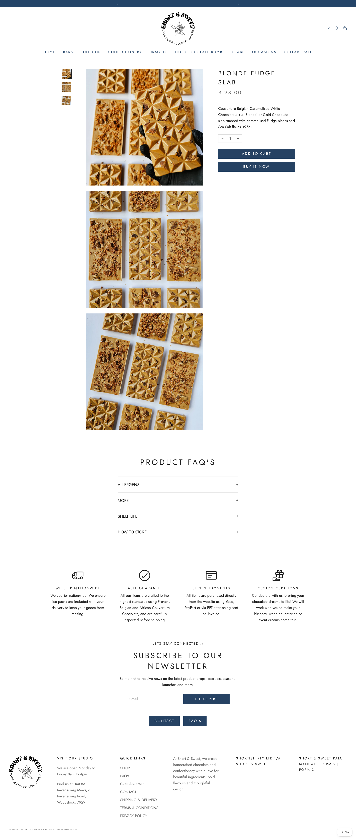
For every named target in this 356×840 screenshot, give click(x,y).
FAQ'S (125, 776)
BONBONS (91, 52)
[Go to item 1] (66, 74)
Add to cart (256, 153)
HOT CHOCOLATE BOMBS (200, 52)
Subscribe (206, 699)
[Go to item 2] (66, 87)
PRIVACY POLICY (133, 816)
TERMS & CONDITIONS (139, 808)
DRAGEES (158, 52)
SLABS (238, 52)
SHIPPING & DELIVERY (138, 800)
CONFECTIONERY (125, 52)
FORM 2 (328, 764)
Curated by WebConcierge (59, 829)
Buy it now (256, 166)
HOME (50, 52)
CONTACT (164, 720)
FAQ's (195, 720)
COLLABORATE (298, 52)
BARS (68, 52)
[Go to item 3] (66, 100)
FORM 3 (306, 769)
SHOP (125, 768)
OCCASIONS (264, 52)
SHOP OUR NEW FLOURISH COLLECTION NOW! (178, 3)
